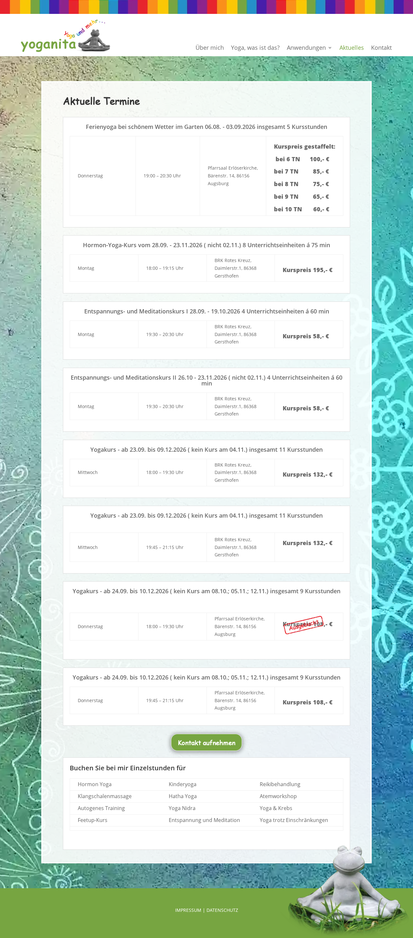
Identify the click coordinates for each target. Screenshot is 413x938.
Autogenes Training (101, 808)
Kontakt (381, 48)
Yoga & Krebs (276, 808)
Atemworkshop (278, 796)
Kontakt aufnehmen (206, 742)
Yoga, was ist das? (255, 48)
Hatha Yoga (183, 796)
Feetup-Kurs (92, 820)
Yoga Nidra (182, 808)
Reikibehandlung (280, 784)
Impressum (188, 910)
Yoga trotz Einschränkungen (294, 820)
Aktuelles (351, 48)
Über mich (210, 48)
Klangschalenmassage (105, 796)
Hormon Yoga (95, 784)
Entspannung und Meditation (204, 820)
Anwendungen (306, 48)
